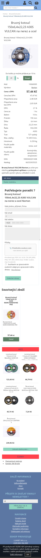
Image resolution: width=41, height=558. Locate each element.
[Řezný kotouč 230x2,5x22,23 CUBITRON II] (11, 431)
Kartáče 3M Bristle (12, 463)
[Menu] (3, 3)
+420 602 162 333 (20, 543)
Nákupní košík (20, 523)
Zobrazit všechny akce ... (20, 449)
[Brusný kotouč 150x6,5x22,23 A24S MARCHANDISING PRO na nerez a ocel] (11, 315)
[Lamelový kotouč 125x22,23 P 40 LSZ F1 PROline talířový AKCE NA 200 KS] (11, 400)
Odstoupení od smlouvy (20, 531)
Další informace (16, 554)
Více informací (15, 270)
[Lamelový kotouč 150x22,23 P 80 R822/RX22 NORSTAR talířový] (11, 368)
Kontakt (21, 488)
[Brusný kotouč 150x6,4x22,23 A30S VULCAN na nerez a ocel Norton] (20, 56)
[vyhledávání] (32, 3)
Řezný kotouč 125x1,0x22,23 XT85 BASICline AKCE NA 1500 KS (30, 388)
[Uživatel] (26, 3)
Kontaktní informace (20, 529)
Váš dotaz (7, 178)
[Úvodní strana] (9, 3)
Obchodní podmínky (20, 526)
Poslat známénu (10, 182)
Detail (11, 339)
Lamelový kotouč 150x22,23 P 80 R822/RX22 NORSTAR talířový (11, 356)
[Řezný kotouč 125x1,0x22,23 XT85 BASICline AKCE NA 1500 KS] (29, 400)
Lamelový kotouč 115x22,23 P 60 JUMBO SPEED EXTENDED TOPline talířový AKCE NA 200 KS (30, 356)
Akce (20, 486)
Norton (34, 87)
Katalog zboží (20, 521)
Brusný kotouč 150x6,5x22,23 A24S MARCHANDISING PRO (11, 301)
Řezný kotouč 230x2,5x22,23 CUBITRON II (11, 420)
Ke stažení (20, 480)
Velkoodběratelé (20, 483)
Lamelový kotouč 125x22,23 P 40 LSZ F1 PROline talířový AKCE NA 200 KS (11, 388)
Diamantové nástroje (13, 461)
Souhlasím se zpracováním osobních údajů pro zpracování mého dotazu (19, 267)
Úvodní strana (20, 518)
